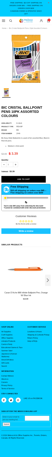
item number (6, 133)
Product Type (7, 126)
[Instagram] (18, 400)
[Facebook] (3, 400)
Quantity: (5, 160)
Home (4, 28)
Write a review (26, 231)
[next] (48, 280)
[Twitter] (10, 400)
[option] (26, 58)
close (48, 2)
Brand (4, 130)
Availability (6, 123)
